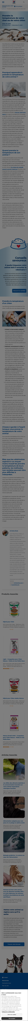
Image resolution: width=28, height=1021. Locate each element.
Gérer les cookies (12, 1014)
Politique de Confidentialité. (8, 1011)
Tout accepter (12, 1018)
